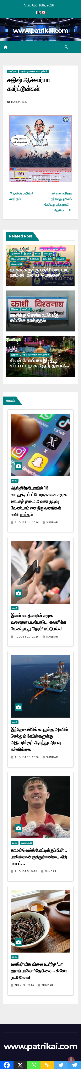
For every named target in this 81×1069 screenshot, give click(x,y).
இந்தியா (27, 253)
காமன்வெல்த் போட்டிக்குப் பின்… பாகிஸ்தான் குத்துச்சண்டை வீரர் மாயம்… (39, 856)
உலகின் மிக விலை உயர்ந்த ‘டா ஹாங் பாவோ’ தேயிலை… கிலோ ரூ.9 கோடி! (39, 970)
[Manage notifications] (71, 1060)
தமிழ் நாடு (47, 259)
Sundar (52, 522)
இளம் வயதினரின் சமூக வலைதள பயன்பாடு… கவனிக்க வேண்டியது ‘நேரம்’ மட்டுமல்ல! (38, 622)
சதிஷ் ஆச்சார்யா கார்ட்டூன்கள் (34, 71)
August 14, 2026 (27, 522)
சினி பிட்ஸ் (34, 259)
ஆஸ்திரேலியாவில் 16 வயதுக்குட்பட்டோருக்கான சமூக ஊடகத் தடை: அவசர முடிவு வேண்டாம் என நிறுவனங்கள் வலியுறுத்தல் (39, 501)
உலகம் (37, 253)
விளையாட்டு (16, 264)
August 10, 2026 (27, 636)
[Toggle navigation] (74, 47)
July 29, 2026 (25, 985)
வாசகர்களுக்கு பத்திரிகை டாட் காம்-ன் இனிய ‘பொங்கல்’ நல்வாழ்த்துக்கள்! (39, 275)
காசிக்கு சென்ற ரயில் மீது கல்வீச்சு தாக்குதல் (34, 317)
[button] (66, 47)
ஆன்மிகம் (15, 253)
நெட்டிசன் (60, 259)
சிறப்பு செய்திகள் (18, 259)
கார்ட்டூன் (13, 71)
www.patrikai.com (40, 31)
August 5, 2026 (26, 871)
